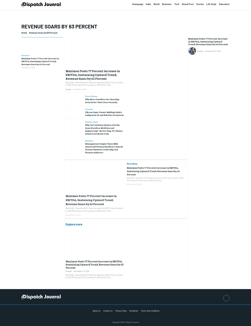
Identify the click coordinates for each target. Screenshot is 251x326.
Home (24, 32)
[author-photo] (192, 51)
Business (25, 55)
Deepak (68, 89)
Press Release (91, 96)
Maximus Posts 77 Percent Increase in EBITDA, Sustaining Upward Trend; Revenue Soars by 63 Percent (40, 61)
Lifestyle (89, 109)
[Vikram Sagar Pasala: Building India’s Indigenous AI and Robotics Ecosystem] (74, 112)
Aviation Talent (91, 122)
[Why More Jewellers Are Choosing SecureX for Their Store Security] (74, 99)
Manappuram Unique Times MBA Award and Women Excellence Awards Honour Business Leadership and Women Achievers (104, 148)
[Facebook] (226, 298)
